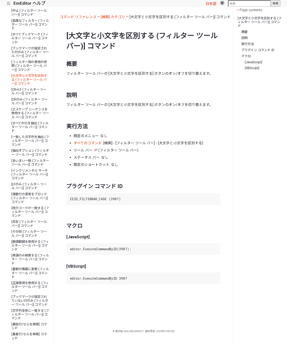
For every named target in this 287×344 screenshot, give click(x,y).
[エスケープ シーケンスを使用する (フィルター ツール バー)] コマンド (30, 113)
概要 (244, 32)
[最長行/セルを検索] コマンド (29, 336)
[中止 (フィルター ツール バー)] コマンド (29, 12)
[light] (222, 3)
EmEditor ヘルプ (29, 3)
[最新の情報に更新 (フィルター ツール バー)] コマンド (30, 273)
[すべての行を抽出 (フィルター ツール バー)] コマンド (29, 127)
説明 (244, 38)
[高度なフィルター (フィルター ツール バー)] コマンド (30, 25)
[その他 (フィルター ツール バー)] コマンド (29, 233)
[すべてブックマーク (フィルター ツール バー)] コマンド (29, 38)
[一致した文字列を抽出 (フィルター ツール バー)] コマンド (30, 141)
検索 (275, 3)
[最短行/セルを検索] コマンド (29, 326)
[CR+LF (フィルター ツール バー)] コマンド (28, 91)
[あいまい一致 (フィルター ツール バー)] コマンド (30, 163)
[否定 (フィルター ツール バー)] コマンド (29, 224)
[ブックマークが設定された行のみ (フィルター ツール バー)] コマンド (30, 52)
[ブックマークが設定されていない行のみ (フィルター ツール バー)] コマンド (29, 301)
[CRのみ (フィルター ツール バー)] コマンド (29, 101)
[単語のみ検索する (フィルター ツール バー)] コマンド (30, 259)
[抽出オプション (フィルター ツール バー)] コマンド (30, 152)
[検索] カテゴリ (113, 17)
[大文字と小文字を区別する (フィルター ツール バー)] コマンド (29, 79)
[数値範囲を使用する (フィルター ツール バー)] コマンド (30, 246)
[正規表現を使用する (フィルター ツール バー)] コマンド (30, 287)
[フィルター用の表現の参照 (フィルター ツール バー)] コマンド (29, 66)
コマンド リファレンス (78, 17)
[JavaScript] (253, 62)
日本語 (211, 4)
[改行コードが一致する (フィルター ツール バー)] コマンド (30, 212)
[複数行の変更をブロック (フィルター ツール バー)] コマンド (29, 198)
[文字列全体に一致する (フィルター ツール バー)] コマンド (30, 314)
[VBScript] (252, 68)
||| (9, 3)
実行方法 (247, 44)
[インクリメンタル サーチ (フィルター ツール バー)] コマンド (29, 174)
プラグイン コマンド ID (257, 50)
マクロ (246, 56)
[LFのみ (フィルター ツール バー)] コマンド (29, 186)
